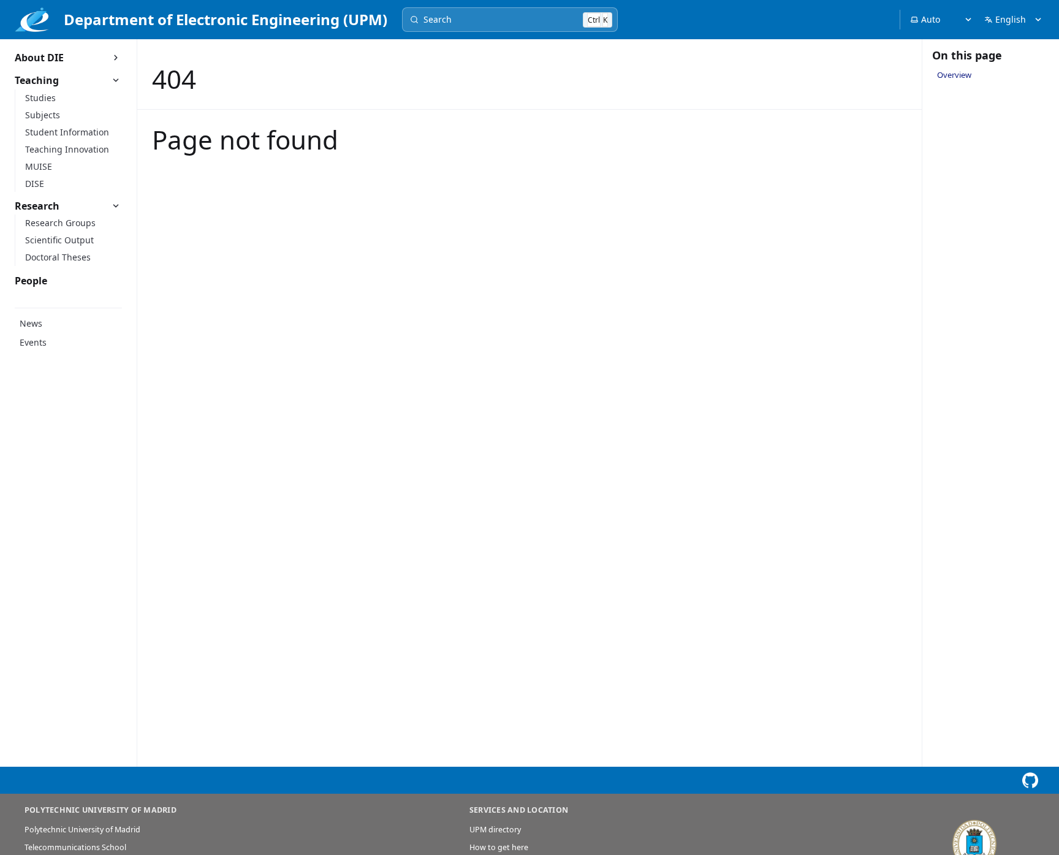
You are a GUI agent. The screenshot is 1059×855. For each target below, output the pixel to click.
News (31, 323)
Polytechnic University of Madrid (82, 829)
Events (33, 342)
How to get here (498, 847)
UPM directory (495, 829)
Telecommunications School (75, 847)
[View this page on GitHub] (1029, 780)
